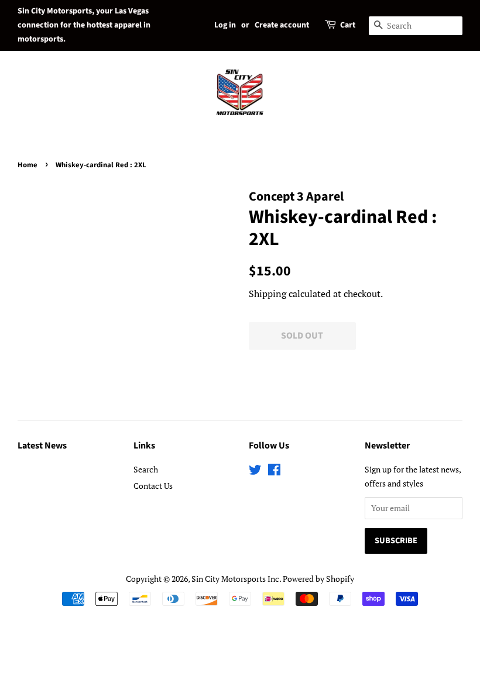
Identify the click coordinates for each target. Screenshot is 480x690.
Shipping (267, 293)
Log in (225, 25)
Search (145, 469)
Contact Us (153, 485)
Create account (282, 25)
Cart (347, 25)
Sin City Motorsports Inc (235, 578)
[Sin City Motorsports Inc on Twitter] (255, 471)
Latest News (42, 445)
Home (27, 165)
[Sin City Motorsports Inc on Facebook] (274, 471)
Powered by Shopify (318, 578)
